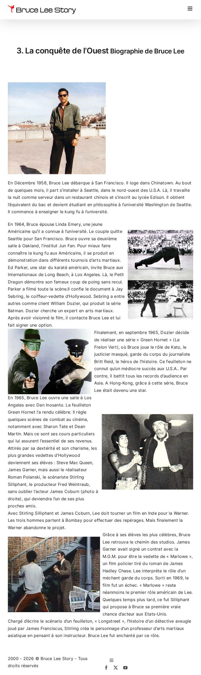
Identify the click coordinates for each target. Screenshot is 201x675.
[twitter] (116, 668)
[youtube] (125, 668)
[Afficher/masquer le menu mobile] (190, 8)
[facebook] (106, 668)
